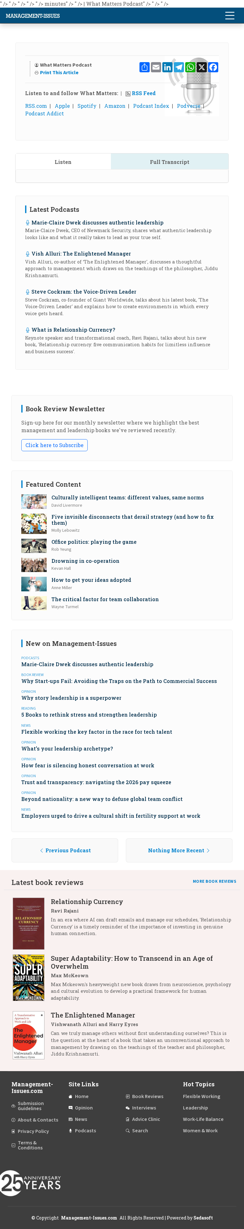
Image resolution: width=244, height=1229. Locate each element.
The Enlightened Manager (93, 1015)
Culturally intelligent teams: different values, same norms (127, 497)
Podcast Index (151, 105)
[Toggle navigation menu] (229, 16)
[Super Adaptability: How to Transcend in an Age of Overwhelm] (32, 980)
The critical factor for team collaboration (105, 599)
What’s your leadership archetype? (67, 748)
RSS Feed (144, 93)
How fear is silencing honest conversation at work (87, 765)
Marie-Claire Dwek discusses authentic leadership (97, 222)
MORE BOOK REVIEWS (215, 881)
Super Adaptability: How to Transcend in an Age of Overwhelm (132, 962)
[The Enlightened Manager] (32, 1036)
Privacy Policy (33, 1131)
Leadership (195, 1107)
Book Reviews (147, 1096)
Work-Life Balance (203, 1119)
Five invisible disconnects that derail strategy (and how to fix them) (132, 519)
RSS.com (36, 105)
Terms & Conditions (30, 1145)
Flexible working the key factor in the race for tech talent (96, 731)
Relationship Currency (87, 901)
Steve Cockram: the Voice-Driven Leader (83, 291)
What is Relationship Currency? (73, 329)
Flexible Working (201, 1096)
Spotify (87, 105)
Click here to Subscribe (54, 445)
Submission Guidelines (31, 1106)
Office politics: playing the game (94, 541)
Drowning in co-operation (85, 560)
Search (140, 1130)
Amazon (114, 105)
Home (82, 1096)
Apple (62, 105)
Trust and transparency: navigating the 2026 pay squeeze (96, 782)
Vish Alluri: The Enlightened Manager (81, 253)
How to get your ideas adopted (91, 579)
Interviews (144, 1107)
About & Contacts (38, 1119)
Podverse (188, 105)
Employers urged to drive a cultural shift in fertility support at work (110, 815)
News (81, 1119)
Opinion (84, 1107)
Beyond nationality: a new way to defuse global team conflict (102, 799)
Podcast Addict (44, 113)
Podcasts (85, 1130)
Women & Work (200, 1130)
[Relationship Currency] (32, 923)
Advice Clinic (146, 1119)
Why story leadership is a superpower (71, 697)
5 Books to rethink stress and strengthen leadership (89, 714)
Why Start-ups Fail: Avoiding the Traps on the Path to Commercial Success (119, 681)
